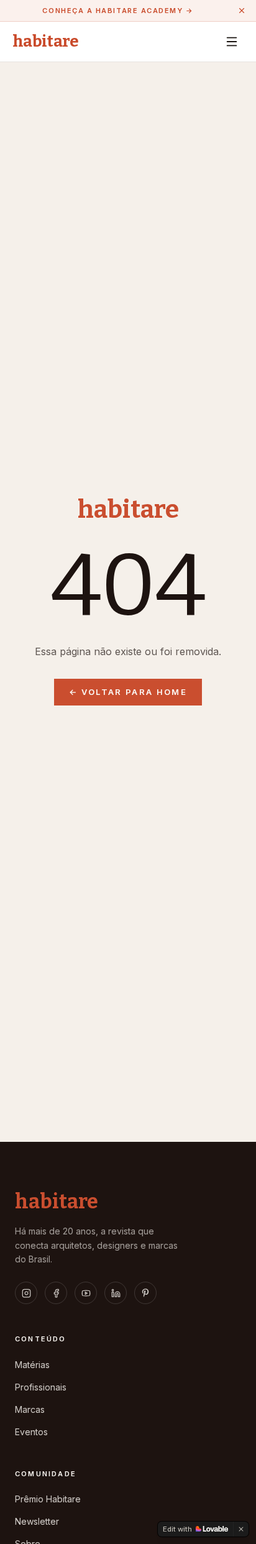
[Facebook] (56, 1293)
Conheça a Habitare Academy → (117, 10)
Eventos (31, 1432)
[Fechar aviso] (242, 10)
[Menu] (232, 41)
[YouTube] (86, 1293)
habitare (45, 42)
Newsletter (37, 1521)
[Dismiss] (241, 1529)
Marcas (30, 1409)
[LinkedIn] (115, 1293)
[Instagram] (26, 1293)
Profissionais (40, 1387)
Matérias (32, 1364)
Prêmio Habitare (48, 1499)
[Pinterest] (145, 1293)
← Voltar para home (128, 692)
